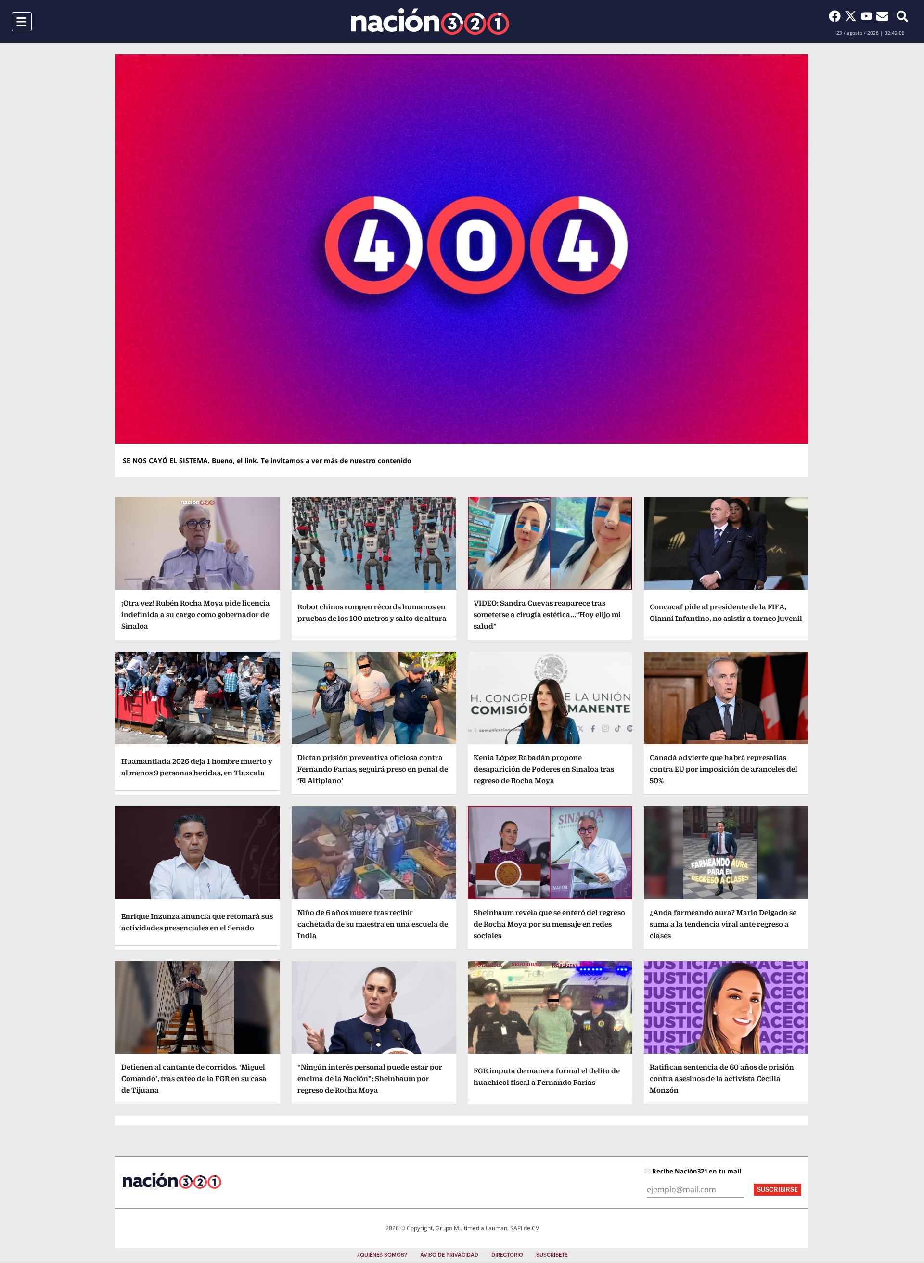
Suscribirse (777, 1189)
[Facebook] (837, 16)
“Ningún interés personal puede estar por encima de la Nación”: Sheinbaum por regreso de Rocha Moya (369, 1078)
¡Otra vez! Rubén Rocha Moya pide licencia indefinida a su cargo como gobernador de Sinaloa (195, 614)
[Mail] (882, 16)
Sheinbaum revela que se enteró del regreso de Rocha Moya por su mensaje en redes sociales (549, 924)
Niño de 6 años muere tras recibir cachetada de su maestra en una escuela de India (372, 924)
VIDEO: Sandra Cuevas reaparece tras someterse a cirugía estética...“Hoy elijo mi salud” (547, 614)
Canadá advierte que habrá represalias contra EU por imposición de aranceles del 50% (723, 769)
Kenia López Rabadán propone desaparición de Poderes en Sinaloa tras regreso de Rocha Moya (544, 769)
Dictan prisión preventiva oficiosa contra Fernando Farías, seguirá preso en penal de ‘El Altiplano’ (372, 769)
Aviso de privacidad (449, 1255)
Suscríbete (551, 1255)
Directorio (507, 1255)
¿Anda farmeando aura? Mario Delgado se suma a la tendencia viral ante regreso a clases (723, 924)
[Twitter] (852, 16)
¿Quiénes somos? (382, 1255)
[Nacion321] (430, 21)
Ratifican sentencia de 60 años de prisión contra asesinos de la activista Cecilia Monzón (722, 1078)
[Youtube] (868, 16)
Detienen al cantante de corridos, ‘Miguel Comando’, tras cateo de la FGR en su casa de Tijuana (194, 1078)
